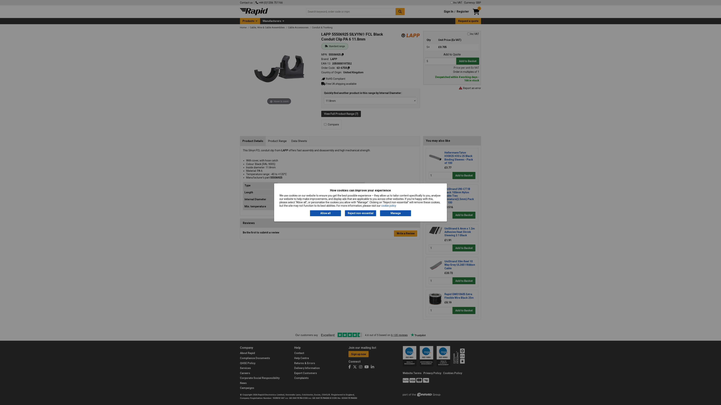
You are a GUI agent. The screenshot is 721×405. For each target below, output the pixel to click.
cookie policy (388, 205)
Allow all (325, 213)
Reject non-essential (360, 213)
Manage (396, 213)
